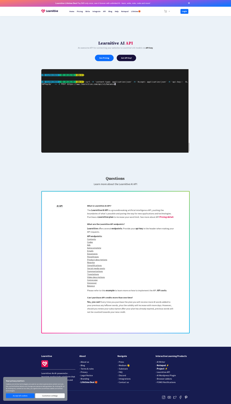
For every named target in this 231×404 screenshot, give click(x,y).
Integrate (96, 11)
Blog (110, 11)
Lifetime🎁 (135, 11)
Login (184, 11)
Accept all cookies (20, 396)
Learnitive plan (105, 217)
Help (117, 11)
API (104, 11)
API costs (161, 290)
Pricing (80, 11)
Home (71, 11)
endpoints (116, 228)
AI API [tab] (60, 205)
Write (87, 11)
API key (149, 47)
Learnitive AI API (99, 210)
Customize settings (50, 396)
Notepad (124, 11)
